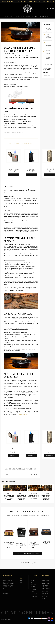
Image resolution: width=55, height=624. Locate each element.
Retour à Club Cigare (28, 563)
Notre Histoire (32, 579)
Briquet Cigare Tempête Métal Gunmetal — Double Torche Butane (13, 169)
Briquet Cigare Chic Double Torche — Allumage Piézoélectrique (31, 169)
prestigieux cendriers (23, 414)
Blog (21, 580)
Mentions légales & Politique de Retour (33, 589)
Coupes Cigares (20, 16)
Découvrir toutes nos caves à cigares (27, 553)
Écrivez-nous (23, 585)
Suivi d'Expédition (33, 583)
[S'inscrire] (53, 75)
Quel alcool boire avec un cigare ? (48, 58)
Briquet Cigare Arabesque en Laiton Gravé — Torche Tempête (49, 169)
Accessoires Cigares (31, 16)
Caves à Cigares (9, 16)
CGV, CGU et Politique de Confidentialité (34, 595)
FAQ (21, 582)
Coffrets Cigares (43, 16)
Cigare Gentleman (8, 619)
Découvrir (13, 174)
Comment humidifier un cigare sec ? (48, 29)
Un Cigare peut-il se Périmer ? (48, 52)
